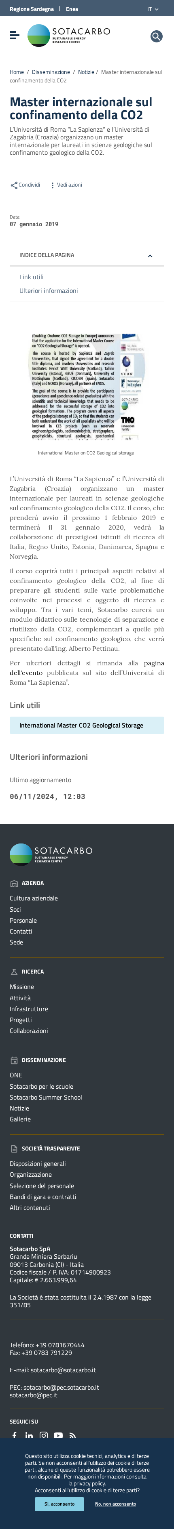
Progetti (21, 1019)
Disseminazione (51, 71)
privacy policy (89, 1483)
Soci (15, 909)
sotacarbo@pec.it (33, 1395)
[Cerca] (157, 36)
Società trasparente (51, 1148)
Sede (16, 942)
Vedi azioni (69, 184)
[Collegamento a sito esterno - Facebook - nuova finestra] (14, 1435)
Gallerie (20, 1119)
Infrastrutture (29, 1009)
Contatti (21, 931)
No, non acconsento (115, 1504)
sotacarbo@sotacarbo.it (63, 1370)
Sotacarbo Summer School (46, 1097)
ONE (16, 1075)
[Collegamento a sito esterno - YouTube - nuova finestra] (58, 1435)
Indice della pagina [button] (46, 254)
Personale (23, 920)
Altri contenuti (30, 1207)
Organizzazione (31, 1174)
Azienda (33, 883)
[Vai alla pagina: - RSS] (73, 1435)
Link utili (31, 277)
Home (17, 71)
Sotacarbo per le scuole (41, 1086)
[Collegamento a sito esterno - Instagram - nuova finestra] (44, 1435)
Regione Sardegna (32, 8)
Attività (20, 998)
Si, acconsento (59, 1504)
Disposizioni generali (38, 1163)
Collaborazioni (29, 1030)
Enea (72, 8)
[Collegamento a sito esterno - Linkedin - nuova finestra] (29, 1435)
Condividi (29, 184)
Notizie (86, 71)
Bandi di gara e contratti (43, 1196)
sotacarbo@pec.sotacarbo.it (61, 1387)
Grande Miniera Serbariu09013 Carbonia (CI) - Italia (47, 1260)
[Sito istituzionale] (69, 35)
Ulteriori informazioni (48, 290)
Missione (22, 986)
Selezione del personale (42, 1185)
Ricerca (33, 971)
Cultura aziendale (34, 898)
